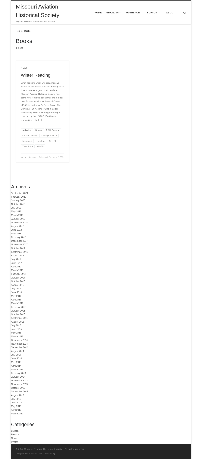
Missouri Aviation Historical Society (43, 449)
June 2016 (16, 292)
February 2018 (18, 237)
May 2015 (16, 332)
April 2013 (16, 410)
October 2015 (18, 314)
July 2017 (16, 259)
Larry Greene (30, 157)
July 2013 (16, 399)
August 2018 (17, 226)
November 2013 (19, 384)
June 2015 (16, 329)
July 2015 (16, 325)
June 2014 (16, 358)
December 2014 (19, 340)
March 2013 (17, 413)
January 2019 (18, 218)
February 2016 (18, 307)
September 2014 (19, 347)
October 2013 (18, 387)
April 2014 (16, 365)
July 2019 (16, 207)
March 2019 (17, 215)
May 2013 (16, 406)
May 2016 (16, 296)
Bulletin (14, 430)
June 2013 (16, 402)
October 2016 (18, 281)
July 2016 (16, 288)
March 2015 (17, 336)
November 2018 (19, 222)
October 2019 (18, 204)
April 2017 (16, 266)
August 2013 (17, 395)
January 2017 (18, 277)
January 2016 (18, 310)
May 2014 (16, 362)
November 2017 (19, 244)
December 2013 (19, 380)
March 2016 (17, 303)
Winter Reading (35, 75)
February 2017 (18, 273)
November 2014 (19, 343)
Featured (15, 434)
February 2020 (18, 196)
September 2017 (19, 252)
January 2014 (18, 376)
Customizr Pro (35, 454)
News (14, 438)
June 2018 (16, 229)
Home (19, 31)
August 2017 (17, 255)
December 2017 (19, 240)
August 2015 (17, 321)
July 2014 (16, 354)
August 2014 (17, 351)
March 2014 (17, 369)
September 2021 (19, 193)
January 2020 (18, 200)
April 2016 (16, 299)
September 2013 (19, 391)
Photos (14, 442)
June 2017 (16, 263)
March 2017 (17, 270)
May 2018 (16, 233)
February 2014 (18, 373)
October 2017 (18, 248)
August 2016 (17, 285)
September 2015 (19, 318)
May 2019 (16, 211)
